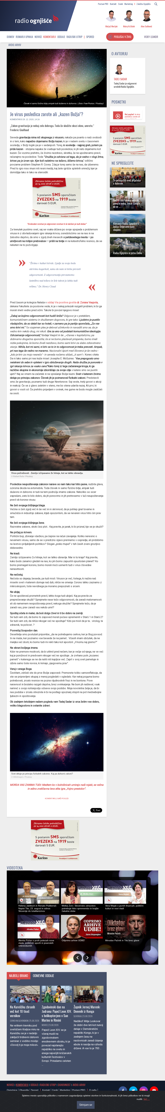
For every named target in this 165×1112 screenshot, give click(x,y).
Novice (38, 37)
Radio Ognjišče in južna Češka (127, 253)
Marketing (128, 3)
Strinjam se (85, 1104)
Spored (90, 37)
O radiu (93, 1090)
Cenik (120, 3)
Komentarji (49, 37)
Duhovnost (64, 1085)
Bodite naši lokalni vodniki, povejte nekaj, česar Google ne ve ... (126, 203)
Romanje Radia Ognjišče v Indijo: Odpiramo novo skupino (126, 227)
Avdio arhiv (14, 45)
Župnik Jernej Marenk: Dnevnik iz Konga (87, 1009)
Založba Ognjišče (143, 3)
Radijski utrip (74, 37)
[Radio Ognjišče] (36, 19)
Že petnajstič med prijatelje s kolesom (127, 181)
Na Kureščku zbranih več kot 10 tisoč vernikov (22, 1011)
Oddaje (61, 37)
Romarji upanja (24, 37)
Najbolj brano (18, 975)
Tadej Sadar (120, 79)
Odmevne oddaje (43, 975)
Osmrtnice (12, 1090)
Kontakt (113, 3)
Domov (10, 37)
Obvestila (24, 1090)
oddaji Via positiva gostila (72, 302)
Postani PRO (103, 3)
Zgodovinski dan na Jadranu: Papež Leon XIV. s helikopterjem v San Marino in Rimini (57, 1013)
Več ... (146, 1099)
